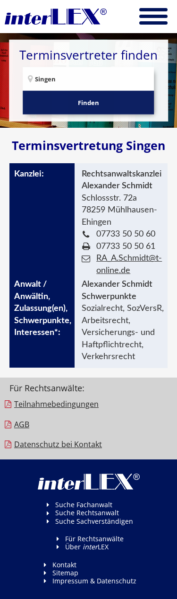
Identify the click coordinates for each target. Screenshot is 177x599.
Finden (88, 102)
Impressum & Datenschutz (94, 580)
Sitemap (65, 572)
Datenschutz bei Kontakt (58, 444)
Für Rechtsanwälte (94, 538)
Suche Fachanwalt (83, 504)
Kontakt (64, 564)
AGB (21, 424)
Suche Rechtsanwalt (87, 512)
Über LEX (87, 546)
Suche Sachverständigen (94, 521)
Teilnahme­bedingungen (56, 404)
